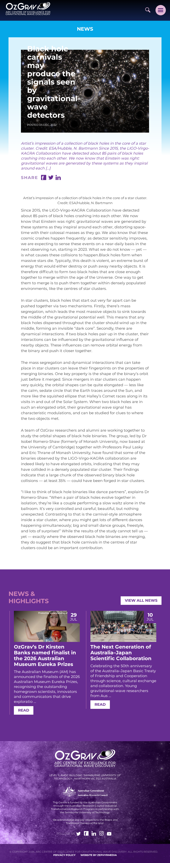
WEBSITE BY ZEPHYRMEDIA (98, 855)
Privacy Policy (64, 855)
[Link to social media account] (78, 834)
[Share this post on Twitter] (50, 179)
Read (23, 710)
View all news (141, 600)
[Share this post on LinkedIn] (58, 179)
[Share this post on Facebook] (43, 179)
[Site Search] (147, 9)
